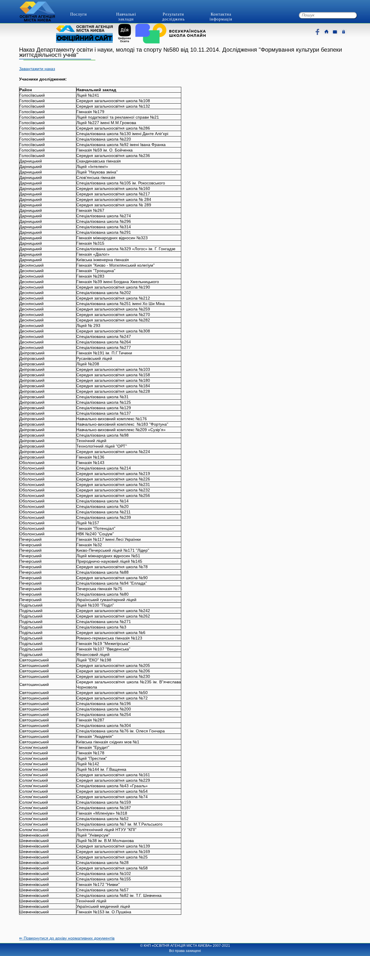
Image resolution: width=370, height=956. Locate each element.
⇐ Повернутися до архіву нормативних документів (66, 938)
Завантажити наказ (37, 68)
